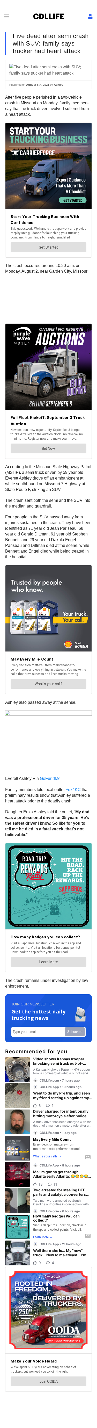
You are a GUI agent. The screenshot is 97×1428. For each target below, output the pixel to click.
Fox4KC (73, 789)
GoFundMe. (51, 778)
